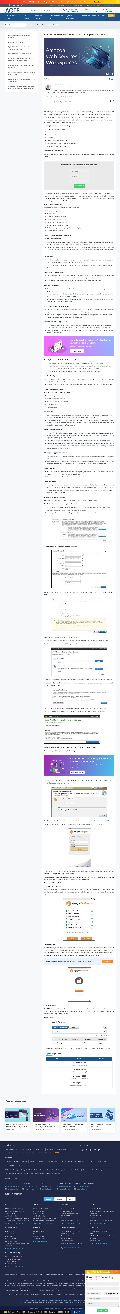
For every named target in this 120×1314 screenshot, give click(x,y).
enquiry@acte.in (47, 1189)
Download (107, 961)
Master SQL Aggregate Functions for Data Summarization (21, 73)
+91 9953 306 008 (14, 1186)
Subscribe (78, 186)
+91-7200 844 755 (109, 11)
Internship (50, 1149)
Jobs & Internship (70, 17)
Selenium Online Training (72, 1170)
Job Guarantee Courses (10, 17)
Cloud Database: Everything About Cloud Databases (21, 66)
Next (111, 79)
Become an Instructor (81, 1161)
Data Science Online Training (92, 1170)
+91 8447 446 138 (83, 1186)
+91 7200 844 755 (31, 1186)
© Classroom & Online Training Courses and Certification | (46, 1308)
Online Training (52, 1161)
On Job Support (61, 1149)
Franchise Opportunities (98, 1161)
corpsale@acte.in (64, 1189)
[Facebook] (22, 5)
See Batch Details (76, 351)
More (103, 16)
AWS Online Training (11, 1170)
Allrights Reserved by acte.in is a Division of (75, 1308)
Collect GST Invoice (57, 1153)
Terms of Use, (78, 1300)
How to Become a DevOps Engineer (19, 54)
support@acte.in (82, 1189)
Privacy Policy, (29, 1300)
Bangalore (106, 9)
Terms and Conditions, (54, 1300)
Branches (95, 16)
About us (8, 1161)
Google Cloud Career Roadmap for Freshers (19, 36)
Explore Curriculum (77, 772)
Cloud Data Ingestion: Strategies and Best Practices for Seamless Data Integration (21, 87)
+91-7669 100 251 (72, 11)
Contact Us (41, 1161)
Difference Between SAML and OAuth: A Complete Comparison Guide (21, 59)
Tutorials (40, 25)
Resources (86, 16)
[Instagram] (6, 5)
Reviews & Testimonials (24, 1153)
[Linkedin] (10, 5)
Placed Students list (56, 17)
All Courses (26, 17)
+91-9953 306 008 (90, 11)
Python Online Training (54, 1170)
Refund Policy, (40, 1300)
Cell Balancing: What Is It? (16, 42)
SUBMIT (100, 1310)
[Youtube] (18, 5)
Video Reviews (9, 1153)
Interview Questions (53, 25)
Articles (32, 25)
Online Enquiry (71, 9)
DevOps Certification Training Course (32, 1170)
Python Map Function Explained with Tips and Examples (21, 80)
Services (16, 1161)
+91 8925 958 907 (65, 1186)
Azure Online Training (53, 1173)
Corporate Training (38, 17)
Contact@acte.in (13, 1189)
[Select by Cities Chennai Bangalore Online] (44, 10)
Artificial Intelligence (37, 1173)
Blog (43, 1149)
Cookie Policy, (68, 1300)
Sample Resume (26, 1149)
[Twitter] (14, 5)
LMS (112, 16)
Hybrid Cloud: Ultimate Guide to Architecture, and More (18, 48)
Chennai (87, 9)
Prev (47, 79)
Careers (32, 1161)
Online (71, 1199)
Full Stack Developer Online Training (16, 1173)
